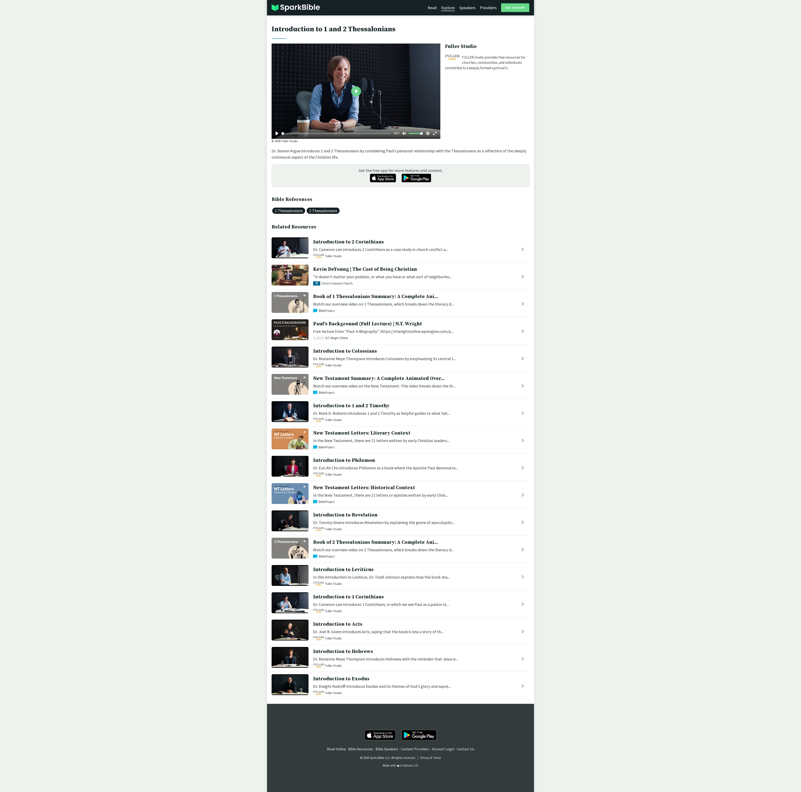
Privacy (425, 758)
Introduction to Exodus (341, 679)
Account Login (443, 749)
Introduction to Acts (337, 624)
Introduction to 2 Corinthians (348, 242)
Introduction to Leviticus (343, 569)
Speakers (467, 7)
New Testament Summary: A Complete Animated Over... (379, 378)
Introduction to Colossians (345, 351)
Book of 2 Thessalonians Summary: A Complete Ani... (375, 542)
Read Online (336, 749)
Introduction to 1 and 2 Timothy (351, 406)
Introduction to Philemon (344, 460)
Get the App (515, 8)
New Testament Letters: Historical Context (364, 488)
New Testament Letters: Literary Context (362, 433)
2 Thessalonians (323, 210)
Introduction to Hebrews (343, 651)
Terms (437, 758)
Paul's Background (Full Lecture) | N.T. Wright (367, 324)
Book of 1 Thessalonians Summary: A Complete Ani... (375, 296)
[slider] (336, 133)
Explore (448, 7)
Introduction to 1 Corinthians (348, 597)
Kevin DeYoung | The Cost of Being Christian (365, 269)
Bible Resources (360, 749)
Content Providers (415, 749)
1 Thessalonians (289, 210)
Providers (488, 7)
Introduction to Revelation (345, 515)
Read (432, 7)
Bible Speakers (386, 749)
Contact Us (465, 749)
